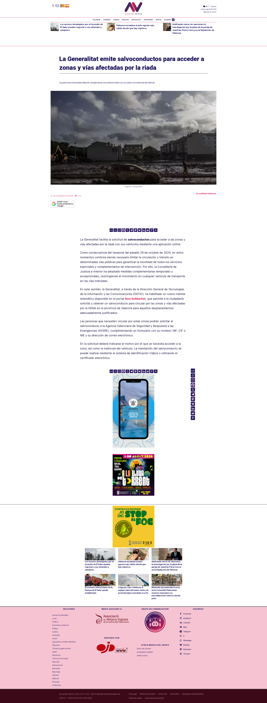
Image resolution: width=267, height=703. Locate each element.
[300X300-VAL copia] (133, 526)
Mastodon (187, 649)
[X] (127, 230)
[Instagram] (119, 230)
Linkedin (186, 623)
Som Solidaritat (135, 298)
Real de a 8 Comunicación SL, (109, 694)
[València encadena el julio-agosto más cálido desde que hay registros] (111, 27)
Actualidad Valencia (206, 193)
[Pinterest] (151, 230)
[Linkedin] (143, 230)
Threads (186, 654)
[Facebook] (123, 230)
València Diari (142, 655)
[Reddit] (147, 230)
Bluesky (186, 645)
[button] (53, 5)
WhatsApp (187, 640)
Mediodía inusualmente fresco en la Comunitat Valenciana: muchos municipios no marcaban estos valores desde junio (166, 592)
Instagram (187, 618)
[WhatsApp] (181, 640)
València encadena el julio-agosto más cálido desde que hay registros (132, 564)
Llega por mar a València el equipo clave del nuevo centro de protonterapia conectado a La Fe (133, 590)
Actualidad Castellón (145, 652)
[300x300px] (133, 494)
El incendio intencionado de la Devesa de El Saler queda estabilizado (99, 590)
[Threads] (181, 654)
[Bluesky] (139, 230)
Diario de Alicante (144, 648)
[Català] (62, 5)
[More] (155, 230)
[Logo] (133, 8)
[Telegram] (131, 230)
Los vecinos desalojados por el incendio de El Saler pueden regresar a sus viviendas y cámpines (81, 27)
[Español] (67, 5)
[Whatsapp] (115, 230)
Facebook (187, 614)
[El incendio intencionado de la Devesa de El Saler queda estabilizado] (100, 580)
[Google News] (111, 230)
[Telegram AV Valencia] (133, 449)
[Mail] (181, 627)
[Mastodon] (135, 230)
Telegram (187, 632)
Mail (185, 627)
